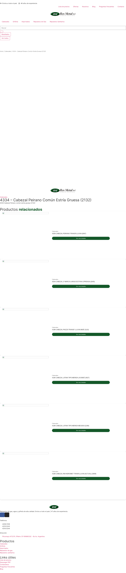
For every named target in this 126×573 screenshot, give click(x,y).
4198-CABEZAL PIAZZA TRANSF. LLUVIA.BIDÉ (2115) (70, 329)
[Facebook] (2, 514)
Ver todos (5, 38)
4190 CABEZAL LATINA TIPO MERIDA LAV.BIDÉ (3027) (70, 377)
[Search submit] (1, 31)
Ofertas (75, 6)
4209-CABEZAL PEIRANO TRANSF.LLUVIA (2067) (69, 233)
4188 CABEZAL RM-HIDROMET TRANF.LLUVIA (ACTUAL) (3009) (74, 474)
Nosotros (85, 6)
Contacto (121, 6)
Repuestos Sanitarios (57, 22)
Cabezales (5, 22)
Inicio (1, 51)
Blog (93, 6)
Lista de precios (63, 6)
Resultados (5, 34)
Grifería (15, 22)
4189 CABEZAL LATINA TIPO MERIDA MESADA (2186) (70, 425)
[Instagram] (7, 514)
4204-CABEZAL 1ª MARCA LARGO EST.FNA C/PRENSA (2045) (73, 281)
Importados (26, 22)
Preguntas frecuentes (106, 6)
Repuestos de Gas (39, 22)
